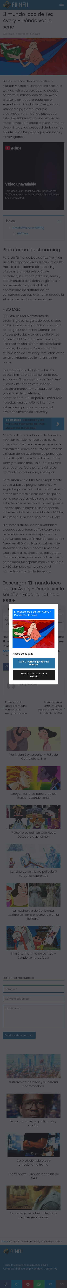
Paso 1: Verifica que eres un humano (34, 663)
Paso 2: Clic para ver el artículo (34, 675)
